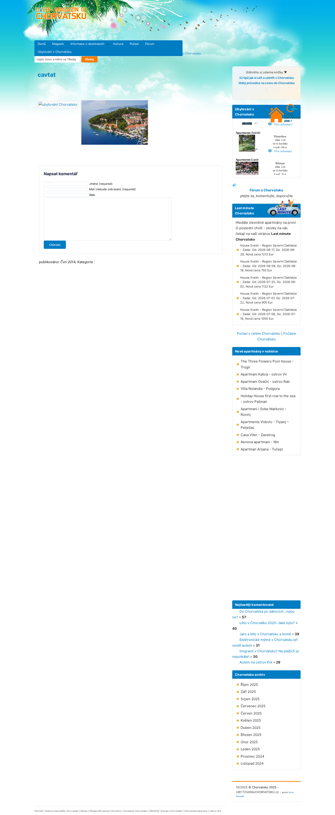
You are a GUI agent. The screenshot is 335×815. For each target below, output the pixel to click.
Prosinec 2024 (252, 756)
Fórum (149, 44)
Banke (84, 811)
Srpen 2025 (250, 699)
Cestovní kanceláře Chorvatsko (61, 811)
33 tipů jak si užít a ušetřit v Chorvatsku (266, 78)
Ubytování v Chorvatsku (55, 52)
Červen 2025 (251, 713)
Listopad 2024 (252, 763)
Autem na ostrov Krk (256, 662)
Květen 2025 (251, 720)
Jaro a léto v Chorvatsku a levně (265, 634)
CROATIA (154, 811)
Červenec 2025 (253, 706)
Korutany (116, 811)
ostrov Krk (215, 811)
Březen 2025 (251, 735)
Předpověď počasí (99, 811)
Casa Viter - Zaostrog (258, 435)
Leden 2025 (250, 749)
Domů (42, 44)
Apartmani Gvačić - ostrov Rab (265, 381)
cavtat (47, 74)
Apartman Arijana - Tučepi (262, 449)
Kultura (118, 44)
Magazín (58, 44)
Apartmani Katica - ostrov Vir (264, 374)
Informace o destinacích (87, 44)
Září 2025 (248, 691)
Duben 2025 (250, 727)
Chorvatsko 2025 (264, 787)
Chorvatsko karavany (196, 811)
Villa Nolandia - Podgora (260, 388)
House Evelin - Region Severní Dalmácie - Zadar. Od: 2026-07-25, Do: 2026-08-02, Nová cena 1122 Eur (268, 282)
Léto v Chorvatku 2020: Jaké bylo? (267, 623)
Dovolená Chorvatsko (135, 811)
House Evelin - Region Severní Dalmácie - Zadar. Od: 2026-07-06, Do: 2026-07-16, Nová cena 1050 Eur (268, 314)
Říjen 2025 (249, 684)
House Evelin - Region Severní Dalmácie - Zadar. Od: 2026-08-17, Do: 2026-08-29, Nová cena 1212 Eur (268, 250)
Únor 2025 (249, 742)
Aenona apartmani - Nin (260, 442)
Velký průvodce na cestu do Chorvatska (266, 83)
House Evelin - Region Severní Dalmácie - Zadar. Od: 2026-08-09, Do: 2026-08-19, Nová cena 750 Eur (268, 266)
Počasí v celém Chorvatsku (258, 333)
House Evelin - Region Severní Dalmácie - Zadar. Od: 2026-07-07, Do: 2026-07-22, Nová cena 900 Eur (268, 298)
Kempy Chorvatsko (171, 811)
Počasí (134, 44)
